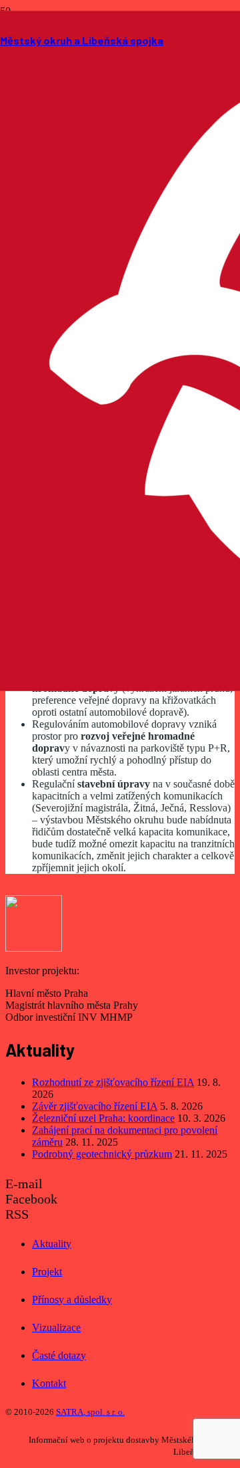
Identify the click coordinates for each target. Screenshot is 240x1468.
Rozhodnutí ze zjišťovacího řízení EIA (113, 1082)
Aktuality (51, 1243)
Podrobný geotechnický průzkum (102, 1154)
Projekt (47, 1271)
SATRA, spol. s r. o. (90, 1412)
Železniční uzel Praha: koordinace (103, 1118)
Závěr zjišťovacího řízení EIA (94, 1106)
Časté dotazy (59, 1355)
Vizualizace (56, 1327)
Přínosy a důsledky (72, 1299)
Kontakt (49, 1383)
